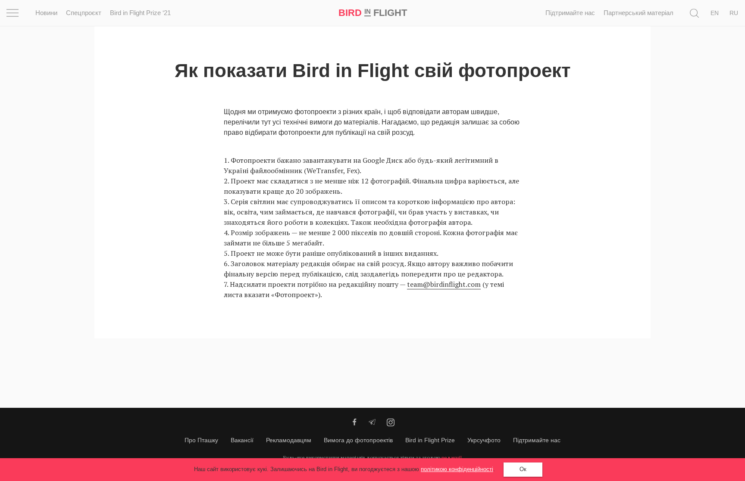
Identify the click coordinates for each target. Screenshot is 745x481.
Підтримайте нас (570, 12)
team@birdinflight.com (444, 284)
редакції (451, 457)
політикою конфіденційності (457, 469)
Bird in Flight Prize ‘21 (140, 12)
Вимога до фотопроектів (358, 440)
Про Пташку (201, 440)
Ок (523, 469)
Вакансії (242, 440)
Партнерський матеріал (638, 12)
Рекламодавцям (288, 440)
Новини (46, 12)
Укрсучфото (484, 440)
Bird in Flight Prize (430, 440)
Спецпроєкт (83, 12)
